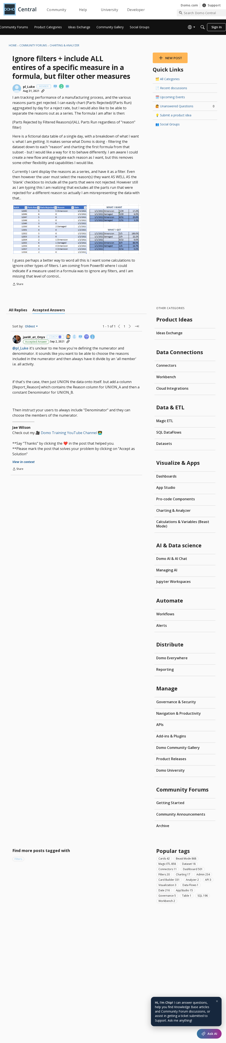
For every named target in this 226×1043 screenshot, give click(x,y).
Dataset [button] (189, 864)
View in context (23, 462)
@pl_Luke (20, 348)
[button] (16, 88)
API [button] (208, 880)
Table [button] (186, 896)
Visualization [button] (167, 885)
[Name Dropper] (55, 87)
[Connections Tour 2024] (68, 337)
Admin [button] (203, 874)
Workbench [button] (166, 901)
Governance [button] (167, 896)
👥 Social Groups (167, 124)
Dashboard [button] (193, 869)
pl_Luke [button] (29, 87)
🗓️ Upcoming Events (170, 97)
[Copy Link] (42, 91)
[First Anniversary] (61, 87)
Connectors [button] (167, 869)
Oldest (30, 326)
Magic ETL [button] (167, 864)
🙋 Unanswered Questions (185, 106)
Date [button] (164, 890)
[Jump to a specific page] (136, 326)
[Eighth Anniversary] (92, 337)
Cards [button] (164, 858)
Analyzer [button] (192, 880)
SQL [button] (203, 896)
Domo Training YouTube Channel (69, 432)
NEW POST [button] (173, 58)
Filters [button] (18, 859)
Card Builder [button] (169, 880)
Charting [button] (183, 874)
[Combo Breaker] (74, 337)
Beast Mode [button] (186, 858)
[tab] (18, 310)
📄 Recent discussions (171, 88)
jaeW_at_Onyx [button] (34, 337)
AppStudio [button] (184, 890)
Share (17, 284)
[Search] (203, 27)
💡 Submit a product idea (173, 115)
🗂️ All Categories (167, 79)
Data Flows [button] (190, 885)
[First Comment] (67, 87)
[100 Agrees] (86, 337)
